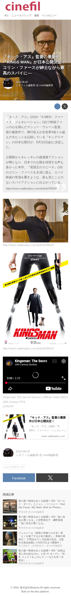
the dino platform (39, 591)
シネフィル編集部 (25, 85)
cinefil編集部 (46, 85)
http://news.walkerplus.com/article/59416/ (31, 188)
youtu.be (8, 406)
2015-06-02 (22, 82)
